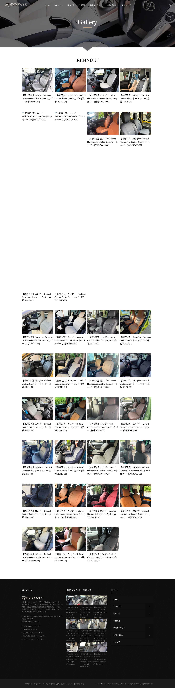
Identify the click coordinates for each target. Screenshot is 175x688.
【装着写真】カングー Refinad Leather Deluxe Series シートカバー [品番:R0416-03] (135, 427)
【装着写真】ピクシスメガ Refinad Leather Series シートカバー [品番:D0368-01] (86, 612)
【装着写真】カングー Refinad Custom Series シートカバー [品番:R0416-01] (69, 470)
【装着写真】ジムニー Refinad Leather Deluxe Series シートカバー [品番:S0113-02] (72, 659)
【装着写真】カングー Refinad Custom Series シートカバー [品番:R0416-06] (70, 383)
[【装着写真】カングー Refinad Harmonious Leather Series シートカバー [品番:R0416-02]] (135, 123)
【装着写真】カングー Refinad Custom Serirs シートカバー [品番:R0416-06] (101, 514)
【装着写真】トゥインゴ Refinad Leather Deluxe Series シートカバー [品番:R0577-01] (37, 340)
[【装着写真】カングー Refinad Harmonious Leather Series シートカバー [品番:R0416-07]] (70, 495)
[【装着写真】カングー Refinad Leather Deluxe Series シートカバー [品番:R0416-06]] (103, 408)
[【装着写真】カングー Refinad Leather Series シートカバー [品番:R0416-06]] (103, 321)
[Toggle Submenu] (149, 606)
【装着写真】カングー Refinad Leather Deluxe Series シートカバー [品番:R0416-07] (37, 98)
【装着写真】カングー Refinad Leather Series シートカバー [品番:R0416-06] (102, 340)
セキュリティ (39, 684)
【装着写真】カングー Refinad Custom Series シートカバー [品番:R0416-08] (134, 98)
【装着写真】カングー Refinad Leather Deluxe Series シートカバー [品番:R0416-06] (102, 427)
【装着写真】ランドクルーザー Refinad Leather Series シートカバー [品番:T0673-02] (72, 636)
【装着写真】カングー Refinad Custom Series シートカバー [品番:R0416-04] (69, 557)
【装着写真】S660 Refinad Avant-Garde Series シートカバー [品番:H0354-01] (73, 612)
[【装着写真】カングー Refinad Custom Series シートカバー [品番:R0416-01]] (70, 451)
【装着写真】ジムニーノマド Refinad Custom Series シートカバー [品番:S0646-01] (86, 636)
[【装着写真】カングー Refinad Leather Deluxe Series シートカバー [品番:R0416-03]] (135, 408)
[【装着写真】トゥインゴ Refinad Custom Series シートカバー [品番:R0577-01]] (70, 79)
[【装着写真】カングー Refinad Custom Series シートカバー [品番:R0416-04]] (70, 538)
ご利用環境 (28, 684)
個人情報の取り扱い (53, 684)
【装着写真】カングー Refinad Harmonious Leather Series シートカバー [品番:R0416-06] (102, 98)
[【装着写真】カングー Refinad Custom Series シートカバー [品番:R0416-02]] (37, 200)
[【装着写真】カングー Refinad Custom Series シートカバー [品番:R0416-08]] (135, 79)
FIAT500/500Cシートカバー (34, 636)
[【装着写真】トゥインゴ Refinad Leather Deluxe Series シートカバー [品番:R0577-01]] (37, 321)
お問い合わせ (79, 684)
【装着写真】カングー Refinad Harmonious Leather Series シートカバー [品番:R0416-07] (70, 514)
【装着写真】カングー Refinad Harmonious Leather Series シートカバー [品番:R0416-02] (135, 142)
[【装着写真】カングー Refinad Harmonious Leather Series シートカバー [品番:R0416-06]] (103, 79)
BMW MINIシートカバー (32, 626)
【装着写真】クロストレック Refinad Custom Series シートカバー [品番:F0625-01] (99, 612)
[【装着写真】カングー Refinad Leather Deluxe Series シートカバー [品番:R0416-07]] (37, 79)
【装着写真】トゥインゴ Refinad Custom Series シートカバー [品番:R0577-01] (70, 98)
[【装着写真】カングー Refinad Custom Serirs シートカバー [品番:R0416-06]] (103, 495)
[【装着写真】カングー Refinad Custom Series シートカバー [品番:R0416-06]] (70, 365)
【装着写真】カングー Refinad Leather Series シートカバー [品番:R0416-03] (102, 557)
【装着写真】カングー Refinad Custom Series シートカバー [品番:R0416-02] (36, 297)
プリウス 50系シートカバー (33, 633)
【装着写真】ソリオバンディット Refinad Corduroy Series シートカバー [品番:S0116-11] (100, 659)
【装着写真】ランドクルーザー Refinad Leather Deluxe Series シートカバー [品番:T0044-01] (100, 636)
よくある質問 (67, 684)
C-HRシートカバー (30, 629)
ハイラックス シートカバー (33, 639)
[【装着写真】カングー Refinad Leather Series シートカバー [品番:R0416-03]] (103, 538)
